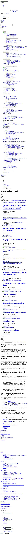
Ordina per (3, 200)
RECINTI (5, 130)
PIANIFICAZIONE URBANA (9, 123)
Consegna (5, 523)
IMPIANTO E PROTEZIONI (9, 96)
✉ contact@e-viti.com (7, 531)
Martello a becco (8, 321)
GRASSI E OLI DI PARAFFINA (10, 90)
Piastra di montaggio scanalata (13, 303)
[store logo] (7, 13)
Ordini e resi (5, 427)
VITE (4, 31)
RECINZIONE (6, 127)
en (3, 5)
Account (2, 174)
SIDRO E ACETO (7, 113)
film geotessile (13, 405)
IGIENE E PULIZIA (7, 87)
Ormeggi (5, 419)
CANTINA (5, 68)
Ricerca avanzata (4, 26)
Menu (2, 28)
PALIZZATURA (6, 33)
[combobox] (7, 25)
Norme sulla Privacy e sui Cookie (10, 424)
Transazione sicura (7, 520)
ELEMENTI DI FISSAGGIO (9, 139)
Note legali (5, 518)
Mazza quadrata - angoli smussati (14, 312)
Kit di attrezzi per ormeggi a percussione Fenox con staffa (12, 262)
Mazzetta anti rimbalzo (11, 330)
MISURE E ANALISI (7, 82)
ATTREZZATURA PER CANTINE (10, 70)
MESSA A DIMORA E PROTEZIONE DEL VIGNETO (15, 46)
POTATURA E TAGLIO (8, 108)
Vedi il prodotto (6, 213)
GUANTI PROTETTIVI (8, 152)
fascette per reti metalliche (12, 404)
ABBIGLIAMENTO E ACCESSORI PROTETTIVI (14, 141)
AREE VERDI (6, 94)
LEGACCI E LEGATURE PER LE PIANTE (12, 103)
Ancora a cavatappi (9, 294)
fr (3, 6)
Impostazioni (3, 175)
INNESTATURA (6, 112)
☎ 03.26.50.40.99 (7, 529)
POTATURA (6, 52)
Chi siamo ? (5, 517)
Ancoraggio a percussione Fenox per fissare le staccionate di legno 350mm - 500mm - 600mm (15, 207)
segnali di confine (11, 402)
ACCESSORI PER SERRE (9, 118)
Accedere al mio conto (7, 512)
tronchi (9, 401)
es (3, 7)
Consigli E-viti (6, 172)
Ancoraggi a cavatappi (7, 421)
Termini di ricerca (6, 423)
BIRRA (4, 91)
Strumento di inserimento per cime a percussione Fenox (15, 273)
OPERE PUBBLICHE (8, 120)
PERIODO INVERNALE (8, 63)
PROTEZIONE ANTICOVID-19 (10, 167)
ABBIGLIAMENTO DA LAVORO (10, 144)
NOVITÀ (5, 169)
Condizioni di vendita (7, 519)
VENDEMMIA (6, 59)
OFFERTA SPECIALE (8, 171)
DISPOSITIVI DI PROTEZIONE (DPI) (11, 160)
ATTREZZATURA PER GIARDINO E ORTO (13, 117)
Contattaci (5, 428)
